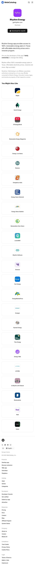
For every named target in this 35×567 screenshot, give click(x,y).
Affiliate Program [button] (6, 520)
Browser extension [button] (7, 465)
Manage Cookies (6, 452)
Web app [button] (4, 468)
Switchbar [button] (5, 470)
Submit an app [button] (6, 499)
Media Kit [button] (4, 536)
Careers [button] (4, 534)
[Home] (8, 2)
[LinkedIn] (5, 445)
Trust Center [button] (5, 544)
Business (17, 25)
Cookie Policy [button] (6, 549)
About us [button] (4, 531)
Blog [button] (3, 518)
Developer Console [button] (7, 494)
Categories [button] (5, 486)
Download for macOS (18, 31)
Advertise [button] (4, 502)
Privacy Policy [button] (6, 547)
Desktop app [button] (5, 462)
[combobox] (9, 448)
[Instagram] (10, 445)
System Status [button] (6, 523)
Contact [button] (4, 515)
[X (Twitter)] (2, 445)
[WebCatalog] (3, 440)
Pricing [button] (4, 510)
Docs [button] (3, 512)
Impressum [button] (5, 563)
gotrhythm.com (17, 22)
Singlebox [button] (4, 473)
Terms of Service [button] (6, 557)
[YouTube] (7, 445)
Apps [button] (3, 481)
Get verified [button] (5, 497)
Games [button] (4, 483)
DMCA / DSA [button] (5, 560)
